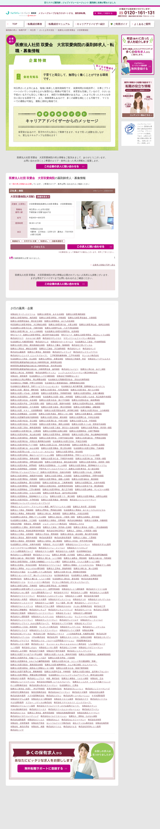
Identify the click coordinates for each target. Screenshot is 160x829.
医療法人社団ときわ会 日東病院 (87, 472)
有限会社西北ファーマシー (88, 713)
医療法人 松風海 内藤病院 (96, 520)
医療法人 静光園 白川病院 (63, 555)
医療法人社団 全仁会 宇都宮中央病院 (57, 458)
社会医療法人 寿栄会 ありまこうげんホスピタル (84, 510)
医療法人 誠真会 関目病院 (75, 558)
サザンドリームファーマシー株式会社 (79, 338)
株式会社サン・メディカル (94, 627)
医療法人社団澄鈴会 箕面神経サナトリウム (29, 496)
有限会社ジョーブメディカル (22, 682)
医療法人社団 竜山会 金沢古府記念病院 (60, 493)
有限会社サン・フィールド (91, 620)
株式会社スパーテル (98, 699)
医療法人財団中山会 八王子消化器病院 (62, 328)
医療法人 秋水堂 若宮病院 (84, 507)
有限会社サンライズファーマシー (43, 630)
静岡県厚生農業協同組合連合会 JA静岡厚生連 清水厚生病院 (36, 366)
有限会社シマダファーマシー (91, 647)
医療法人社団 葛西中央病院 (58, 403)
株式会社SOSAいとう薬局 (90, 726)
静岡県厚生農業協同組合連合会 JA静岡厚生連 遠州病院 (35, 369)
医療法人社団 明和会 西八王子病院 (57, 489)
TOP (14, 24)
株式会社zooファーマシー (59, 692)
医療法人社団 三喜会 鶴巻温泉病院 (25, 428)
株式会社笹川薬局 (91, 596)
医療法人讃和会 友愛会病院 (51, 359)
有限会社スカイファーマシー (78, 544)
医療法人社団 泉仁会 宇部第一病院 (90, 458)
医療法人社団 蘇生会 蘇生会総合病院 (61, 462)
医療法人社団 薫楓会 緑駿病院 (87, 407)
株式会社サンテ (74, 348)
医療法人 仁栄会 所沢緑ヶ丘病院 (57, 527)
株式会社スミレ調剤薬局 (20, 555)
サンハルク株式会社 (90, 355)
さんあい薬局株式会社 (82, 606)
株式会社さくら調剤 (79, 592)
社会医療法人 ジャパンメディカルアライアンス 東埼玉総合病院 (76, 675)
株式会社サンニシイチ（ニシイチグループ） (29, 355)
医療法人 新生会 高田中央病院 (23, 537)
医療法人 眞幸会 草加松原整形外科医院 (27, 531)
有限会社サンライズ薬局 (70, 630)
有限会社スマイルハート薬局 (22, 706)
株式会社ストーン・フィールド (52, 548)
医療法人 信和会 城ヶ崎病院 (49, 541)
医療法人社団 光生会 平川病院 (23, 424)
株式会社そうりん (53, 726)
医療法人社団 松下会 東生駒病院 (89, 486)
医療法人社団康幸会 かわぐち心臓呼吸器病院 (30, 661)
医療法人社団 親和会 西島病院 (23, 438)
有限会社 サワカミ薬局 (44, 606)
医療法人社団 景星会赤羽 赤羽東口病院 (61, 410)
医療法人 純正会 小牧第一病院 (61, 517)
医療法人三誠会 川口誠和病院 (52, 348)
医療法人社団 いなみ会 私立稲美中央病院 (93, 397)
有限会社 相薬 (37, 726)
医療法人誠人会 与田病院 (100, 558)
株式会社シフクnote (68, 647)
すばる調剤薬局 (17, 702)
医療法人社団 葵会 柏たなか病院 (85, 390)
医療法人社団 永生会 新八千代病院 (54, 400)
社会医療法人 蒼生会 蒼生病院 (65, 579)
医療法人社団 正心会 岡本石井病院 (55, 445)
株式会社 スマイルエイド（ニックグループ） (73, 702)
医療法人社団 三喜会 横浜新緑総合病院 (27, 345)
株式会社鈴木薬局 (17, 696)
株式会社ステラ (81, 699)
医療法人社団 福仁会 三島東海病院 (57, 483)
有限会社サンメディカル (70, 627)
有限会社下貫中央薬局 (55, 651)
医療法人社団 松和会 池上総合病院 (25, 434)
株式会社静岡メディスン (45, 373)
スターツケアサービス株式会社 (23, 548)
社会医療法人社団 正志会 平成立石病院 (70, 441)
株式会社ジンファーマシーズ (97, 689)
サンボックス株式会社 (48, 627)
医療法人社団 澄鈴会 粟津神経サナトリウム (88, 465)
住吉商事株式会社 (84, 551)
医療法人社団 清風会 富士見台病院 (56, 448)
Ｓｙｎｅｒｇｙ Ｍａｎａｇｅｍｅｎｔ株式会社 (66, 644)
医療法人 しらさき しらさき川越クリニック (92, 682)
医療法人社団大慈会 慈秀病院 (23, 465)
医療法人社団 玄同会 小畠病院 (61, 658)
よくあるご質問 (142, 24)
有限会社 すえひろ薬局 (53, 544)
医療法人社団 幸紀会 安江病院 (23, 421)
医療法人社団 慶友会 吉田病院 (88, 414)
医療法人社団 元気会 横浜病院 (54, 417)
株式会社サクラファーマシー (22, 596)
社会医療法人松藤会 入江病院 (23, 520)
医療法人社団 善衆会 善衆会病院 (24, 458)
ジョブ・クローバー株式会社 (55, 524)
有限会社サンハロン (64, 617)
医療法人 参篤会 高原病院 (39, 352)
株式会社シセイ (37, 644)
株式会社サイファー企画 (96, 589)
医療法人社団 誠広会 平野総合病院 (90, 438)
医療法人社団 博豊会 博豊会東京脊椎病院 (28, 675)
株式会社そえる (70, 726)
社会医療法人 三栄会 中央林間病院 (90, 342)
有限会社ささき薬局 (37, 599)
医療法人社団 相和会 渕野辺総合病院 (26, 462)
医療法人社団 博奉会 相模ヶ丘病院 (54, 479)
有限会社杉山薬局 (96, 692)
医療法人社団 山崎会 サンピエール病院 (92, 489)
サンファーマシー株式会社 (86, 617)
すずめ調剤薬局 (98, 696)
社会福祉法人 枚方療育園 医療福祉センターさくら (83, 386)
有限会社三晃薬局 (17, 613)
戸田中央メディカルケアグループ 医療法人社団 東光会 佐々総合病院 (69, 469)
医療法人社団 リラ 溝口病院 (62, 496)
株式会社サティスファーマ (21, 603)
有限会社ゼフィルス (36, 720)
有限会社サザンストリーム (59, 599)
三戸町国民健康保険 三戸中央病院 (65, 355)
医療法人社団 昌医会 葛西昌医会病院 (26, 665)
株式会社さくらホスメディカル (50, 596)
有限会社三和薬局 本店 (75, 359)
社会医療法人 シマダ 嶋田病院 (42, 376)
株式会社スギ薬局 (79, 692)
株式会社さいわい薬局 (19, 592)
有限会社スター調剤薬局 (41, 699)
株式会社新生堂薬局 (62, 537)
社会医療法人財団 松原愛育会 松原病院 (62, 331)
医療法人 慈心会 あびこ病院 (92, 369)
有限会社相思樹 (102, 723)
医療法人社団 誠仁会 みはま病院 (24, 448)
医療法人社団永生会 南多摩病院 (86, 400)
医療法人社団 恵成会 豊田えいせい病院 (56, 414)
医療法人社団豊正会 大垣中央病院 (90, 483)
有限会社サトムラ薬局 (44, 603)
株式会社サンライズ (18, 630)
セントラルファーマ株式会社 (58, 723)
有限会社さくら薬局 (73, 596)
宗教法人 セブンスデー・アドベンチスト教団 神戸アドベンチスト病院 (40, 507)
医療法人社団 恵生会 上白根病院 (95, 410)
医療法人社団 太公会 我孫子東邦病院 (72, 668)
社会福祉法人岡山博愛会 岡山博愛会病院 (28, 379)
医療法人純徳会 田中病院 (88, 517)
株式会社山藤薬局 (17, 352)
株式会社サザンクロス (52, 338)
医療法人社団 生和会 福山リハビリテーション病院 (32, 455)
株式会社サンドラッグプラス (85, 352)
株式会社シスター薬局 (19, 644)
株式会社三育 (99, 606)
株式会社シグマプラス (19, 641)
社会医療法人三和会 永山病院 (23, 359)
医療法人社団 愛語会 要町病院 (24, 390)
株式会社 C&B (39, 634)
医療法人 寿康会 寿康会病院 (22, 513)
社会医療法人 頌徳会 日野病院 (52, 520)
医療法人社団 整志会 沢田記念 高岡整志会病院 (30, 441)
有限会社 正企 (96, 678)
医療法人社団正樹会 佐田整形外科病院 (56, 486)
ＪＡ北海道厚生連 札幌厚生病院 (80, 634)
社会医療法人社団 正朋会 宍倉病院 (89, 448)
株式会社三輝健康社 (18, 610)
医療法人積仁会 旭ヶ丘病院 (86, 568)
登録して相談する (105, 13)
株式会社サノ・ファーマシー (87, 603)
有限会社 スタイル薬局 (63, 699)
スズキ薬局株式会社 (36, 696)
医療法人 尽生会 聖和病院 (46, 534)
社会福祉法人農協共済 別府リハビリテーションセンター (34, 386)
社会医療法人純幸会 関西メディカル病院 (28, 517)
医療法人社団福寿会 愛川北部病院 (25, 483)
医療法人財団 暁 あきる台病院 (50, 314)
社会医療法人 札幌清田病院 (21, 342)
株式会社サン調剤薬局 (19, 617)
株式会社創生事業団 (89, 579)
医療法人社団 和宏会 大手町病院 (24, 500)
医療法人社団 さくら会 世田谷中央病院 (89, 424)
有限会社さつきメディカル (99, 599)
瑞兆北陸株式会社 (38, 692)
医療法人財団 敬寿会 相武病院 (23, 318)
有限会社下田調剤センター (68, 376)
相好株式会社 (16, 579)
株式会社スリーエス (37, 709)
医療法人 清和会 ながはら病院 (83, 716)
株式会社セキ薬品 (17, 572)
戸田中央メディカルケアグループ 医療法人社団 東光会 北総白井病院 (40, 472)
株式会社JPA (52, 637)
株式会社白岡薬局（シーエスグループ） (54, 682)
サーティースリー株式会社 (39, 582)
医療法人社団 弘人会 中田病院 (83, 421)
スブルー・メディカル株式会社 (39, 702)
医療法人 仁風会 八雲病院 (84, 537)
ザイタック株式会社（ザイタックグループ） (71, 582)
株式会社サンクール (83, 610)
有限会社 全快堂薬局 (19, 723)
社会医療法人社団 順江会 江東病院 (25, 431)
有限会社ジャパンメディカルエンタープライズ (30, 503)
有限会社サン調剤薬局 (82, 613)
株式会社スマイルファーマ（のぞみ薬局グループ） (58, 706)
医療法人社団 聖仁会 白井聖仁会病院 (88, 445)
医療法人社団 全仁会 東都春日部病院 (70, 572)
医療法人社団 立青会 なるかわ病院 (25, 493)
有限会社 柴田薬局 (18, 376)
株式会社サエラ (17, 338)
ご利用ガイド (120, 24)
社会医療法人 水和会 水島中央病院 (25, 544)
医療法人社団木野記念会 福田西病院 (89, 403)
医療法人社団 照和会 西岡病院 (56, 434)
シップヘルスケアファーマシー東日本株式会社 (78, 373)
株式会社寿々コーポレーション (76, 696)
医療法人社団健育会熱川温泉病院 (24, 417)
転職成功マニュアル (59, 24)
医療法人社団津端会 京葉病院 (23, 469)
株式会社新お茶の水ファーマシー (43, 685)
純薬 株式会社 (53, 678)
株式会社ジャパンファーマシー (83, 500)
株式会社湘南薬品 (75, 520)
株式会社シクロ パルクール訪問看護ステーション (52, 641)
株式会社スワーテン (90, 709)
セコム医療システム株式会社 (40, 572)
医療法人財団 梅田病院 (75, 314)
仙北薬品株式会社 (61, 575)
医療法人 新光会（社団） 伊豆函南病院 (91, 527)
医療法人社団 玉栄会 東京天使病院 (56, 407)
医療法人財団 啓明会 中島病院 (52, 318)
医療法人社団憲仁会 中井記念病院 (84, 417)
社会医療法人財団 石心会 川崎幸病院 (26, 328)
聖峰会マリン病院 (103, 565)
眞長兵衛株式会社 (54, 689)
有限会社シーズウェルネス (99, 359)
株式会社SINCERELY (56, 531)
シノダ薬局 (15, 647)
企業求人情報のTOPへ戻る (104, 265)
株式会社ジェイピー (70, 369)
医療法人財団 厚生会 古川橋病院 (53, 586)
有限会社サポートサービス (62, 342)
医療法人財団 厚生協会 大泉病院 (82, 318)
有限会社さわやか (63, 606)
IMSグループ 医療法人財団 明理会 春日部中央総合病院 (34, 335)
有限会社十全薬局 (17, 678)
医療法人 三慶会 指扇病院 (58, 345)
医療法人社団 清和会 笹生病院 (69, 452)
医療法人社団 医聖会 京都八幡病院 (89, 393)
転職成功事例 (35, 24)
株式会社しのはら (29, 647)
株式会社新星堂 (45, 537)
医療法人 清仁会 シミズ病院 (49, 558)
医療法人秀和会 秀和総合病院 (48, 510)
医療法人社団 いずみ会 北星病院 (24, 393)
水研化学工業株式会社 (19, 692)
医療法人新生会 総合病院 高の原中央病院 (79, 534)
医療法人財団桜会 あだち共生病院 (59, 321)
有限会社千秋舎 (37, 723)
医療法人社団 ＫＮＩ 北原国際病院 (26, 410)
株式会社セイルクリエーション (54, 716)
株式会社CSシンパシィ (73, 689)
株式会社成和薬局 (17, 720)
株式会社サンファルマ (69, 620)
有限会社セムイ (53, 720)
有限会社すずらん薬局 (101, 544)
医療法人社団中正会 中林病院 (57, 671)
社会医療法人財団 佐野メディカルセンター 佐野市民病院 (35, 589)
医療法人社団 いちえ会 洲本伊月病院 (60, 654)
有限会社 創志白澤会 (19, 726)
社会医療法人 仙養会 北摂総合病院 (86, 575)
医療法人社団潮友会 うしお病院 (53, 465)
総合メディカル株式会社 (83, 723)
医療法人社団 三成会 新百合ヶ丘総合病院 (61, 428)
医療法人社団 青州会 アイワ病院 (24, 445)
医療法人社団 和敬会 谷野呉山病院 (92, 496)
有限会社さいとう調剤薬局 (73, 589)
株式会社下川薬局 (36, 651)
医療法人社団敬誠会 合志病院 (23, 414)
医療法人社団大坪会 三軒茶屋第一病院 (27, 403)
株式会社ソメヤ (17, 730)
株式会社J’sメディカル (20, 637)
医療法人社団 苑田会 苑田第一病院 (94, 462)
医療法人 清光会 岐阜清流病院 (41, 713)
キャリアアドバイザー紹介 (91, 24)
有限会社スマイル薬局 (44, 551)
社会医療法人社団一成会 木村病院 (58, 397)
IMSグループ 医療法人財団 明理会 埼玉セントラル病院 (85, 335)
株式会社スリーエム (41, 555)
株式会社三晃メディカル (82, 345)
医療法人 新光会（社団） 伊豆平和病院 (27, 689)
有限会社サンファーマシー (46, 620)
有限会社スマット (89, 706)
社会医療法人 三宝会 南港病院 (23, 627)
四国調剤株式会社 (83, 641)
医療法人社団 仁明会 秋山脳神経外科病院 (90, 434)
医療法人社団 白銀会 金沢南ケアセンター (91, 671)
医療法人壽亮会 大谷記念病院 (75, 513)
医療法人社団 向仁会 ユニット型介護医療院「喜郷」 (74, 661)
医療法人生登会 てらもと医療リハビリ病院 (81, 562)
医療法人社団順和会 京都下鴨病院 (84, 431)
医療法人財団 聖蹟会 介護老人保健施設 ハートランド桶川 (35, 562)
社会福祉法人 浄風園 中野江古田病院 (26, 383)
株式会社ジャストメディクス (79, 651)
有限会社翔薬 (16, 524)
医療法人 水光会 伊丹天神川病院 (78, 541)
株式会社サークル (17, 582)
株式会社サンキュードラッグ (60, 610)
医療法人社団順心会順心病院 (55, 431)
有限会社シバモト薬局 (48, 647)
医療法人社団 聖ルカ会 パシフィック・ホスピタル (32, 452)
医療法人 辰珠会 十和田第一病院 (82, 531)
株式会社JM (101, 634)
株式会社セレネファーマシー (74, 720)
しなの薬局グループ (96, 644)
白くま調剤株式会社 (18, 685)
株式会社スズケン (53, 696)
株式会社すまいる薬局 (65, 551)
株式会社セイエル (17, 713)
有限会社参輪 (87, 630)
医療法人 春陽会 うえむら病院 (75, 678)
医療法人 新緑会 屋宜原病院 (22, 541)
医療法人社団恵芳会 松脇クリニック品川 (28, 658)
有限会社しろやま (76, 524)
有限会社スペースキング (77, 548)
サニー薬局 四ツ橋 (64, 603)
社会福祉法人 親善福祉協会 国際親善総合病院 (65, 383)
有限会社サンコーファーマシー (41, 613)
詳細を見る (39, 247)
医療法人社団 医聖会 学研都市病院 (56, 393)
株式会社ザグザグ (61, 592)
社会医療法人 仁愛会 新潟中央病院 (25, 527)
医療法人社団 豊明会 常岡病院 (23, 486)
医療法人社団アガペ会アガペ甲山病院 (26, 654)
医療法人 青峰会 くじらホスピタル (78, 565)
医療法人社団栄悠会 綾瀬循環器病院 (95, 654)
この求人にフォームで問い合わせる (90, 247)
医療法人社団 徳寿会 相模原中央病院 (26, 476)
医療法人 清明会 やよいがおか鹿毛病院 (27, 568)
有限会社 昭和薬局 (32, 524)
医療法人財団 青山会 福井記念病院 (94, 324)
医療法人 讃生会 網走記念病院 (23, 348)
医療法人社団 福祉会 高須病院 (85, 479)
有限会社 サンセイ (63, 613)
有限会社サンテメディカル (42, 617)
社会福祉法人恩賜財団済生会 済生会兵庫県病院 (68, 379)
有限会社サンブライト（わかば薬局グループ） (30, 623)
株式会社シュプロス (36, 678)
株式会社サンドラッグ (61, 352)
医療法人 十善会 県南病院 (21, 510)
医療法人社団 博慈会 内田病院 (23, 479)
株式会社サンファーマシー (21, 620)
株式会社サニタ (42, 342)
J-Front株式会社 (38, 637)
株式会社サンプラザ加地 (62, 623)
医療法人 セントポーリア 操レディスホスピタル (31, 575)
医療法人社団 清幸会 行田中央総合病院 (56, 438)
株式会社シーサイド (55, 634)
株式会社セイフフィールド (50, 565)
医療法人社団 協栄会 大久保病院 (24, 407)
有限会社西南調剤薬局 (65, 713)
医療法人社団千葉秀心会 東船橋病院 (26, 671)
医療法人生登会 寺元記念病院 (23, 565)
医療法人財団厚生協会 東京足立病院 (26, 321)
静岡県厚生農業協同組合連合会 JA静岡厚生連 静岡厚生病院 (36, 362)
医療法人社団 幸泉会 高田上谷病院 (54, 424)
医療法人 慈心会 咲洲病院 (21, 373)
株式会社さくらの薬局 (99, 592)
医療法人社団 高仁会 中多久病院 (53, 421)
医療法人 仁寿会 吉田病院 (21, 534)
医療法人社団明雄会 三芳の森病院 (25, 489)
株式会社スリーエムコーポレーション (64, 709)
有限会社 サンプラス (83, 623)
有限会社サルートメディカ (21, 606)
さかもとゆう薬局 (33, 338)
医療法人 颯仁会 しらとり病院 (37, 579)
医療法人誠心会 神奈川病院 (22, 558)
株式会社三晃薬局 (101, 610)
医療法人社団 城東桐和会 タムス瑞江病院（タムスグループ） (71, 665)
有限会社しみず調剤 (18, 651)
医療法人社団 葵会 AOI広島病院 (55, 390)
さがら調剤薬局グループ (41, 592)
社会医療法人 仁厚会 (69, 685)
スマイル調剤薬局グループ (21, 551)
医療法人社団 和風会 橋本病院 (54, 500)
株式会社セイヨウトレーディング (24, 716)
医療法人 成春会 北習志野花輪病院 (92, 555)
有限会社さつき (79, 599)
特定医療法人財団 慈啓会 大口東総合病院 (28, 324)
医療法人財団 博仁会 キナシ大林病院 (26, 331)
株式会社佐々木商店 (18, 599)
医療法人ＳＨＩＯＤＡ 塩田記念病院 (76, 637)
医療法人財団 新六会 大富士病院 (63, 324)
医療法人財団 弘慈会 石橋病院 (23, 586)
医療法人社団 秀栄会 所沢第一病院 (96, 428)
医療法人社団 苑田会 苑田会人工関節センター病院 (32, 668)
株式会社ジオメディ (102, 637)
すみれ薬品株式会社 (18, 709)
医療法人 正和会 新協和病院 (59, 568)
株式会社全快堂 (94, 720)
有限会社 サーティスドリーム (22, 314)
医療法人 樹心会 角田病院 (48, 513)
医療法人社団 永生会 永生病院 (23, 400)
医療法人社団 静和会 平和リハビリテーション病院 (78, 455)
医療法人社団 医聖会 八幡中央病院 (25, 397)
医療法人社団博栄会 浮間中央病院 (89, 476)
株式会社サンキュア (37, 610)
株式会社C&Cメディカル (20, 634)
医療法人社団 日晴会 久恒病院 (58, 476)
